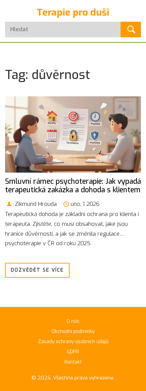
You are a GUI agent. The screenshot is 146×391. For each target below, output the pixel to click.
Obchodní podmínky (73, 331)
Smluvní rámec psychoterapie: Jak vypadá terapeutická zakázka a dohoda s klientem (73, 186)
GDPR (73, 352)
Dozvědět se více (37, 270)
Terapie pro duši (73, 12)
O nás (73, 321)
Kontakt (73, 362)
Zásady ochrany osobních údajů (73, 341)
